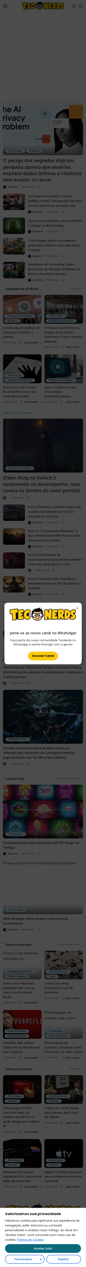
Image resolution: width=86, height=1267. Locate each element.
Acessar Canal (43, 656)
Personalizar (23, 1259)
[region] (43, 1237)
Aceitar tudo (43, 1248)
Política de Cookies (30, 1240)
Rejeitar (63, 1259)
